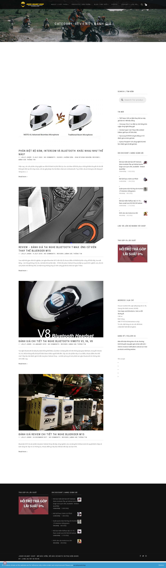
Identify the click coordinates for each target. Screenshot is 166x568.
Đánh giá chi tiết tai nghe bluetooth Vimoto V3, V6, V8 (56, 341)
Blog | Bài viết (101, 4)
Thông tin (31, 159)
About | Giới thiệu (59, 4)
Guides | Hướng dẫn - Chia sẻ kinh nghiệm (74, 157)
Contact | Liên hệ (129, 4)
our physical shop (79, 565)
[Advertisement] (83, 59)
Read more (22, 176)
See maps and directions (126, 311)
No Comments (49, 157)
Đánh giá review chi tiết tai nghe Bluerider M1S (51, 434)
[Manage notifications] (5, 563)
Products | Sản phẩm (81, 4)
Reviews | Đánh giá (64, 253)
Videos (114, 4)
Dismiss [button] (161, 565)
